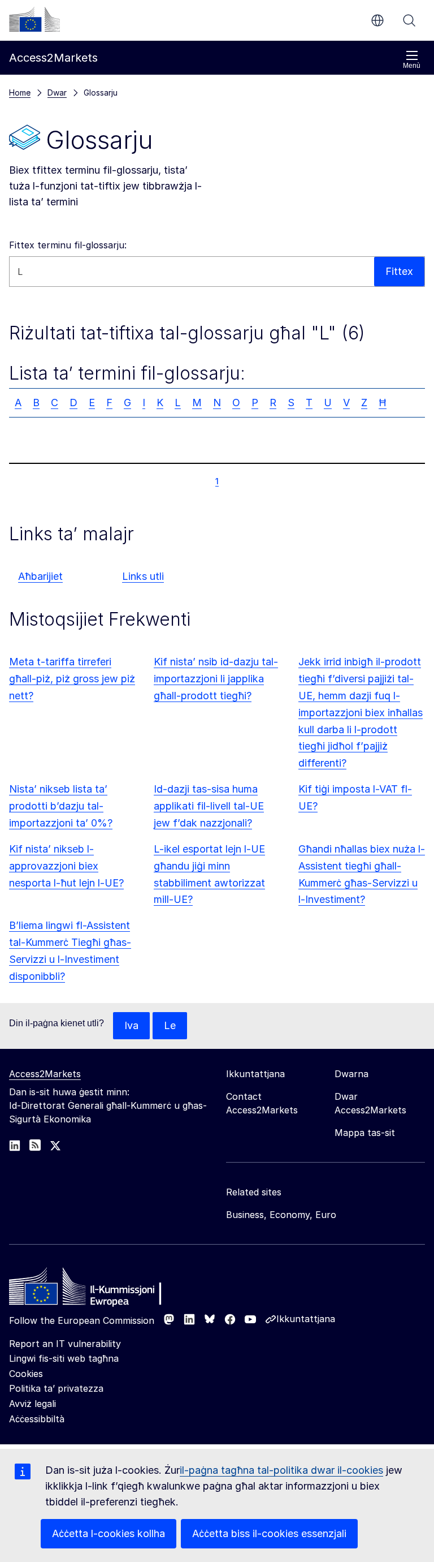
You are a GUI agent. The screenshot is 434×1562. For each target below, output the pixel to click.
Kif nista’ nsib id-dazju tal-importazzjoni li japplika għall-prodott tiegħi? (216, 679)
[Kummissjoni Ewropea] (34, 19)
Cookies (26, 1373)
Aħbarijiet (40, 576)
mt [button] (377, 20)
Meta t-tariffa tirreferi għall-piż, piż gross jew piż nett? (72, 679)
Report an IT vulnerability (65, 1343)
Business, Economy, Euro (281, 1214)
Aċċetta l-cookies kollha (108, 1533)
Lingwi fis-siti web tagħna (64, 1358)
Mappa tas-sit (365, 1132)
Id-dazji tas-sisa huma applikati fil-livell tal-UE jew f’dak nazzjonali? (209, 806)
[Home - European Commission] (91, 1289)
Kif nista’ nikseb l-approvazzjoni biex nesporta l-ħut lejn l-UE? (66, 866)
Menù (411, 66)
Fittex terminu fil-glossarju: (68, 245)
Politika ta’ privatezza (56, 1388)
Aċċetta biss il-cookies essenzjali (269, 1533)
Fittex (409, 20)
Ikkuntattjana (305, 1318)
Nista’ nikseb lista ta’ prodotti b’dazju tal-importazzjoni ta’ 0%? (60, 806)
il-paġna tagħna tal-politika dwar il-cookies (281, 1470)
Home (20, 92)
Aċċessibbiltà (36, 1419)
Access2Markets (45, 1073)
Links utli (143, 576)
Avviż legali (32, 1403)
